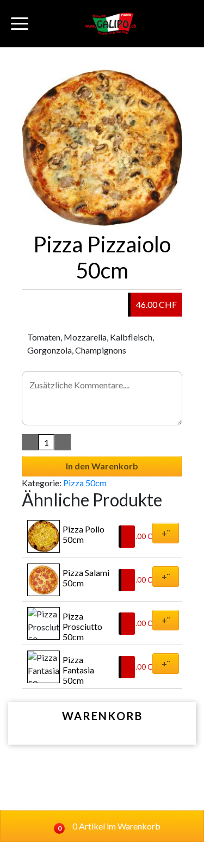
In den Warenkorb (102, 466)
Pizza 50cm (85, 483)
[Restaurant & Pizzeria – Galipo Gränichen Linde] (111, 23)
